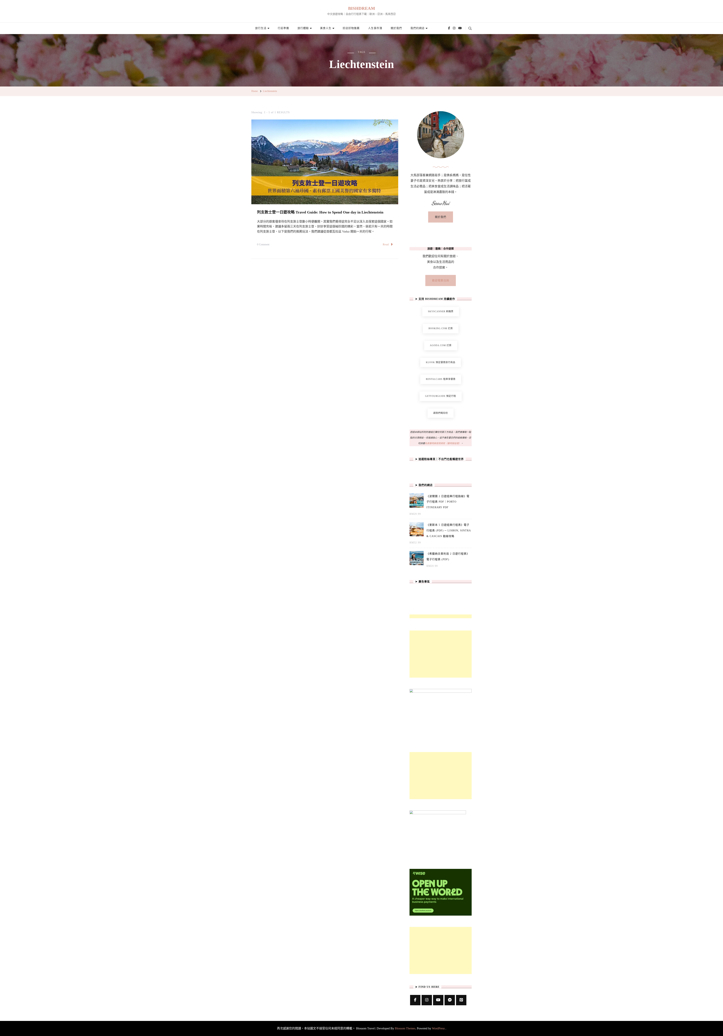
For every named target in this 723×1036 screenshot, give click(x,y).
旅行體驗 (303, 28)
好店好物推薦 (351, 28)
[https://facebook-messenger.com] (450, 1000)
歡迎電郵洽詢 (440, 280)
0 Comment (263, 245)
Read (386, 244)
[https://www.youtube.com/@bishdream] (438, 1000)
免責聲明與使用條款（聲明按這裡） (443, 443)
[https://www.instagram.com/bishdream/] (427, 1000)
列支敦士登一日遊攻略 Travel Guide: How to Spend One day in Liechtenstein (320, 212)
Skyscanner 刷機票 (440, 311)
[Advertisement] (441, 654)
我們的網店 (417, 28)
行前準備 (283, 28)
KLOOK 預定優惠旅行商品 (440, 362)
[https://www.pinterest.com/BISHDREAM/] (461, 1000)
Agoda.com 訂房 (440, 345)
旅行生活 (260, 28)
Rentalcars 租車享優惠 (440, 379)
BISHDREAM (361, 8)
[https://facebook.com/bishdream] (415, 1000)
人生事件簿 (375, 28)
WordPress (438, 1028)
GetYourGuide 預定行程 (440, 396)
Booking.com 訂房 (441, 328)
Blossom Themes (405, 1028)
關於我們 (396, 28)
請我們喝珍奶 (440, 413)
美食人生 (325, 28)
